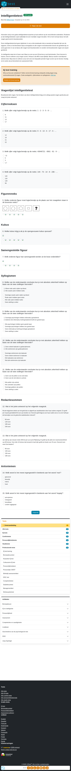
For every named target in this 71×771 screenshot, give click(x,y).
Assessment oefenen (7, 713)
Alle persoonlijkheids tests (9, 697)
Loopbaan (5, 627)
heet (6, 484)
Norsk (3, 734)
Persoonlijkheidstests (35, 540)
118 (6, 176)
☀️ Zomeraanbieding (35, 525)
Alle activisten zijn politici (12, 384)
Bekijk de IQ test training (11, 80)
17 (6, 122)
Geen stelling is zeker (11, 302)
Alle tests (35, 529)
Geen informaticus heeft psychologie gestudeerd (20, 329)
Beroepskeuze (6, 604)
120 (6, 181)
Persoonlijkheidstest (9, 566)
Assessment (6, 618)
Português (4, 732)
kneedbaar (8, 502)
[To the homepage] (8, 4)
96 (6, 183)
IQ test (3, 706)
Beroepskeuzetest (8, 555)
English (3, 719)
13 (6, 119)
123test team (10, 20)
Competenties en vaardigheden (12, 622)
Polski (3, 737)
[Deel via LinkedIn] (34, 767)
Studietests (35, 544)
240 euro (7, 426)
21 (6, 140)
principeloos (9, 497)
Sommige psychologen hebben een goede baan (20, 326)
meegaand (8, 500)
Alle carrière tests (6, 695)
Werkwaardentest (8, 592)
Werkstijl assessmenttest (10, 573)
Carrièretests (35, 536)
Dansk (3, 741)
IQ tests (35, 533)
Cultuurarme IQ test (9, 562)
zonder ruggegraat (10, 504)
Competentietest (8, 581)
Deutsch (3, 728)
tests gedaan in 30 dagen (11, 8)
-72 (6, 155)
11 (5, 117)
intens (7, 481)
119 (6, 178)
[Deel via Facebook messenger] (41, 767)
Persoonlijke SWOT (9, 570)
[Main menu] (67, 4)
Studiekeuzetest (8, 584)
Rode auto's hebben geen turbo (14, 297)
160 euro (7, 453)
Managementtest (8, 588)
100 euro (7, 451)
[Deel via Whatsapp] (47, 767)
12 (6, 135)
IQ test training (7, 551)
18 (6, 137)
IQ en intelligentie (7, 608)
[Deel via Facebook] (28, 767)
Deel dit (24, 767)
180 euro (7, 424)
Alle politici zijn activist (12, 382)
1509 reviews (15, 747)
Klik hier (53, 75)
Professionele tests (35, 547)
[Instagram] (37, 767)
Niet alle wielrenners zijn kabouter (15, 360)
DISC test (6, 577)
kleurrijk (7, 479)
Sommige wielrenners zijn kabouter (16, 353)
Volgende (35, 512)
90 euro (7, 448)
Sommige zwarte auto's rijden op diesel (17, 295)
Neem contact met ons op (9, 749)
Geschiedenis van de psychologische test (15, 631)
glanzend (8, 477)
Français (3, 723)
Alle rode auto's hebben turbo (14, 300)
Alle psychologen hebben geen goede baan (18, 324)
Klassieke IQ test (8, 558)
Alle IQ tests (4, 693)
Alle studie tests (6, 700)
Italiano (3, 730)
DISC (4, 636)
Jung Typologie (7, 641)
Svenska (3, 739)
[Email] (44, 767)
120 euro (7, 422)
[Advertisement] (35, 658)
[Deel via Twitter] (31, 767)
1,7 (6, 163)
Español (3, 721)
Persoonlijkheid (7, 613)
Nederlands (4, 725)
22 (6, 142)
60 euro (7, 419)
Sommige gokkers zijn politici (14, 387)
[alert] (3, 768)
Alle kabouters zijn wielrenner (14, 358)
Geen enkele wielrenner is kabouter (16, 355)
